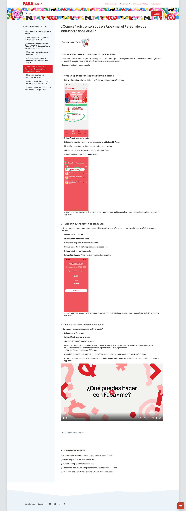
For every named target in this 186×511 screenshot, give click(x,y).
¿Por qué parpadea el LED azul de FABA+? (77, 459)
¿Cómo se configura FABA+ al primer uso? (78, 463)
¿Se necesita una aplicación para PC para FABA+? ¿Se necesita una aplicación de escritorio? (37, 46)
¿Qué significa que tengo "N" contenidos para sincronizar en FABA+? (36, 60)
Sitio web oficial (110, 4)
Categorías (124, 4)
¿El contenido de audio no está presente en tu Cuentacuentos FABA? (89, 468)
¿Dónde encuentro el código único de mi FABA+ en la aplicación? (38, 88)
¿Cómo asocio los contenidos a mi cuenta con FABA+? (37, 53)
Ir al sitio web (30, 504)
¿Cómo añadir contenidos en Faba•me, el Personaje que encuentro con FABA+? (35, 69)
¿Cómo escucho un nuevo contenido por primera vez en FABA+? (87, 455)
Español (41, 504)
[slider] (101, 418)
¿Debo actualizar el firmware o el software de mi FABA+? (37, 38)
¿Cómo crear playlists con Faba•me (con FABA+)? (34, 76)
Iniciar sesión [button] (156, 4)
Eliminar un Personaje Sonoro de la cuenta (38, 32)
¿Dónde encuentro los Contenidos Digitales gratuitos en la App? (87, 472)
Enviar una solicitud (140, 4)
